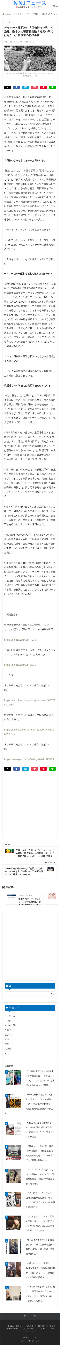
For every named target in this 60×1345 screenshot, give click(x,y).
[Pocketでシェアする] (34, 87)
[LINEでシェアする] (52, 87)
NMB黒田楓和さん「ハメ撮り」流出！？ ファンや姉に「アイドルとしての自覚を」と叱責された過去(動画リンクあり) (29, 1103)
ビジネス (9, 1034)
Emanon (35, 1341)
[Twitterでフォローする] (25, 1316)
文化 (7, 1044)
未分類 (8, 1048)
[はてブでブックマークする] (25, 87)
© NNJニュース (30, 1337)
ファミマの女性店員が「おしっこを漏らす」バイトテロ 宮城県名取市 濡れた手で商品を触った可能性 (40, 1176)
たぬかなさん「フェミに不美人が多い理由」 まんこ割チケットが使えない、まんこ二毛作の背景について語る (40, 1223)
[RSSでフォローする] (35, 1316)
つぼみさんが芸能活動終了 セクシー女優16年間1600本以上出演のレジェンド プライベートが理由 (40, 1129)
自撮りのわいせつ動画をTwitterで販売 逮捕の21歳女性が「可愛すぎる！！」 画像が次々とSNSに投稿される (40, 1270)
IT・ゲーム (10, 1016)
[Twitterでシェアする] (7, 87)
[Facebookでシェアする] (16, 87)
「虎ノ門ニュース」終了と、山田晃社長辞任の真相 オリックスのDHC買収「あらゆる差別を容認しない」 (40, 1200)
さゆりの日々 (11, 1025)
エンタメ (9, 1020)
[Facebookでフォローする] (30, 1316)
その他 (8, 1030)
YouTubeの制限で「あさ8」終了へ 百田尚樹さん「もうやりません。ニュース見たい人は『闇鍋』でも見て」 (40, 1293)
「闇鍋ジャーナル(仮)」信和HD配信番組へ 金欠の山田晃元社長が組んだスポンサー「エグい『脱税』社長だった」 (40, 1153)
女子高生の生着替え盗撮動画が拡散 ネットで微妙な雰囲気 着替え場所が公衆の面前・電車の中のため (41, 1247)
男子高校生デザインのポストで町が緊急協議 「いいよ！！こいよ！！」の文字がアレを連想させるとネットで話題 (40, 1078)
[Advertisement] (30, 801)
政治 (7, 1039)
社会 (8, 22)
